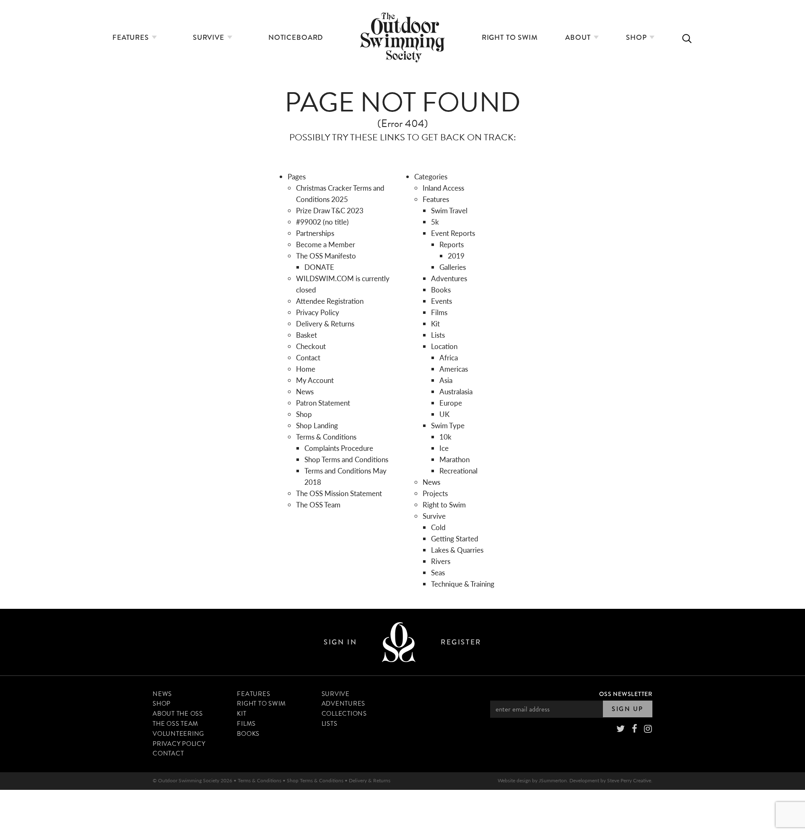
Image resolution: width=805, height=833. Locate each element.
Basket (306, 335)
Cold (438, 527)
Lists (438, 335)
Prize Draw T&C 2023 (330, 210)
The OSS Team (318, 504)
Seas (438, 572)
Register (461, 642)
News (305, 391)
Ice (444, 448)
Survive (209, 37)
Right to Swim (510, 37)
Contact (308, 357)
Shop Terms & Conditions (315, 780)
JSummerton (553, 780)
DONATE (319, 267)
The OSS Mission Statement (339, 493)
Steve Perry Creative (629, 780)
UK (444, 414)
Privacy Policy (317, 312)
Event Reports (453, 233)
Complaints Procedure (338, 448)
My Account (315, 380)
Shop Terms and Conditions (346, 459)
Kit (435, 323)
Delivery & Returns (325, 323)
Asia (445, 380)
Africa (448, 357)
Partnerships (315, 233)
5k (435, 222)
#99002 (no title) (322, 222)
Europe (450, 403)
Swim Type (448, 425)
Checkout (311, 346)
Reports (451, 244)
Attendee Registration (330, 301)
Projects (435, 493)
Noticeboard (295, 37)
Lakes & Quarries (457, 550)
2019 (456, 256)
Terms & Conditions (326, 437)
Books (441, 290)
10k (445, 437)
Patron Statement (323, 403)
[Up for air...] (398, 642)
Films (439, 312)
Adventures (449, 278)
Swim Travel (449, 210)
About (578, 37)
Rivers (440, 561)
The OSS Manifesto (326, 256)
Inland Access (443, 188)
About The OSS (178, 713)
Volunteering (178, 733)
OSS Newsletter (625, 694)
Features (131, 37)
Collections (344, 713)
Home (305, 369)
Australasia (456, 391)
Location (444, 346)
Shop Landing (317, 425)
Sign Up (628, 709)
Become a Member (325, 244)
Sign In (340, 642)
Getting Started (454, 538)
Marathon (454, 459)
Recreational (458, 471)
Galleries (452, 267)
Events (441, 301)
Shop (637, 37)
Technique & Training (462, 584)
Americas (453, 369)
